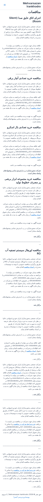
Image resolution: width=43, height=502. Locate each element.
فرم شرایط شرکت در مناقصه (24, 424)
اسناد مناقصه (12, 57)
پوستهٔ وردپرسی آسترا (21, 497)
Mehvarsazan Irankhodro (32, 5)
